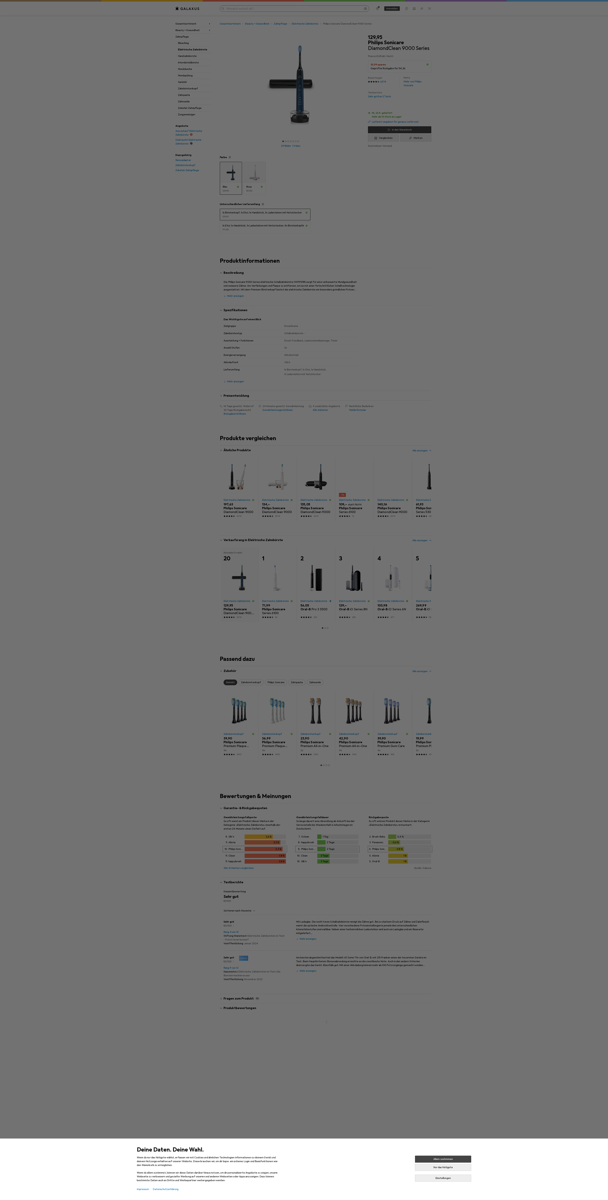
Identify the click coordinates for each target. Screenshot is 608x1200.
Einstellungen (443, 1178)
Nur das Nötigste (443, 1167)
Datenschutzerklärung (165, 1189)
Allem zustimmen (443, 1159)
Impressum (143, 1189)
